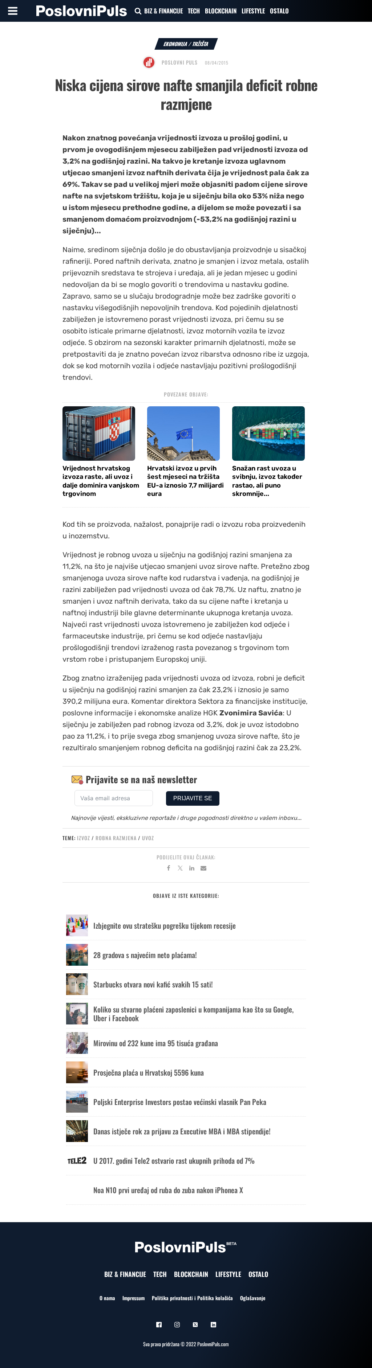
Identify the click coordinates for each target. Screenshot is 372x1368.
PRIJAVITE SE (192, 798)
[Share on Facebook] (168, 869)
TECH (194, 10)
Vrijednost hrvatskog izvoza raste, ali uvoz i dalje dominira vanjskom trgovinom (100, 481)
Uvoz (148, 838)
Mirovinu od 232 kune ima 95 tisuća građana (155, 1043)
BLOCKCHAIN (220, 10)
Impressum (133, 1298)
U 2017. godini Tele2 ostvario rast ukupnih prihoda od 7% (174, 1160)
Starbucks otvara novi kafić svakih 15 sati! (153, 984)
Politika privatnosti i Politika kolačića (192, 1298)
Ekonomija (175, 44)
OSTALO (279, 10)
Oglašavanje (252, 1298)
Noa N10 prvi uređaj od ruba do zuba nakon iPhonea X (168, 1189)
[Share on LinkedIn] (192, 869)
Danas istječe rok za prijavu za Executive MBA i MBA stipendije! (182, 1131)
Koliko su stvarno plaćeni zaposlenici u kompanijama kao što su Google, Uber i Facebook (193, 1013)
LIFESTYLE (253, 10)
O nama (107, 1298)
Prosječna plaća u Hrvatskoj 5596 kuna (148, 1072)
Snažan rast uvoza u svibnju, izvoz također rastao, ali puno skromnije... (267, 481)
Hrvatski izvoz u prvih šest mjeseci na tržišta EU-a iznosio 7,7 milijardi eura (185, 481)
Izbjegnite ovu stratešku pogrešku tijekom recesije (164, 925)
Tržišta (200, 44)
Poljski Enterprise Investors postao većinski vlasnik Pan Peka (179, 1101)
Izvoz (83, 838)
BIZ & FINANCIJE (163, 10)
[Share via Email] (203, 869)
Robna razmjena (116, 838)
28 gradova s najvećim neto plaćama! (145, 954)
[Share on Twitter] (180, 869)
